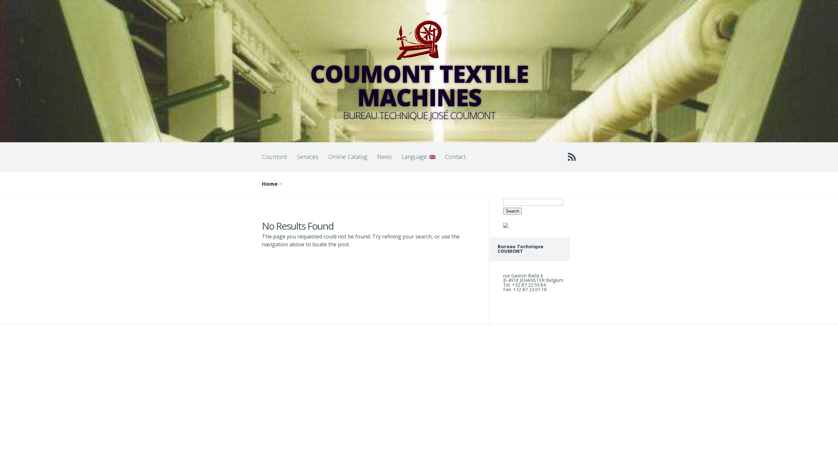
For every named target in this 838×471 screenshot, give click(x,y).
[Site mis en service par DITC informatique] (505, 226)
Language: (415, 157)
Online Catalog (347, 157)
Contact (455, 157)
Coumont (274, 157)
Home (270, 183)
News (384, 157)
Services (308, 157)
